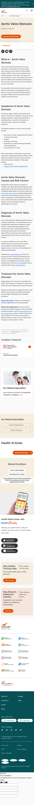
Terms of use (15, 331)
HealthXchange (10, 720)
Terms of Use (4, 745)
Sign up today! (9, 580)
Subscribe (8, 611)
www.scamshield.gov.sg (13, 6)
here (21, 395)
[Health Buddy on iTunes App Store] (9, 540)
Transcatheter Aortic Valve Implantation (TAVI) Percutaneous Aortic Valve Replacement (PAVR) (17, 480)
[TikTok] (7, 730)
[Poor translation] (5, 782)
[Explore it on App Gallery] (9, 551)
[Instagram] (16, 730)
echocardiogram (15, 254)
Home (2, 16)
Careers (20, 696)
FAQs (19, 700)
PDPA (2, 749)
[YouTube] (21, 730)
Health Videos (26, 720)
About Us (4, 696)
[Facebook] (3, 730)
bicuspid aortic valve (9, 193)
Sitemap (19, 745)
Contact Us (4, 700)
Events (3, 705)
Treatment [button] (6, 45)
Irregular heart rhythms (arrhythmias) (16, 166)
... (6, 16)
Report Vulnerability (6, 753)
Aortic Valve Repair (17, 470)
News (3, 709)
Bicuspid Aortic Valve (17, 474)
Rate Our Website (21, 749)
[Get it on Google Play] (9, 545)
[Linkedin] (12, 730)
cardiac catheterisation (18, 265)
